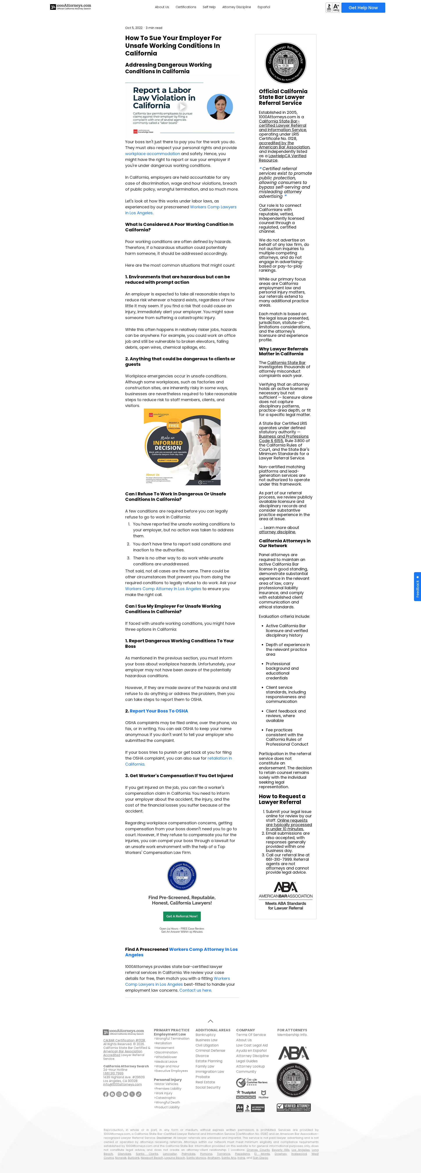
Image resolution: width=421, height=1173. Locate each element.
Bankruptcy (206, 1034)
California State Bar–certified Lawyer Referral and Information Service (282, 125)
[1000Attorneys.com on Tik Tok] (138, 1094)
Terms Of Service (251, 1034)
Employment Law (170, 1034)
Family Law (205, 1066)
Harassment (165, 1048)
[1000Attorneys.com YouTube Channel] (125, 1094)
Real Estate (205, 1082)
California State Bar (286, 362)
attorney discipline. (277, 532)
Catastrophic (166, 1098)
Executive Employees (172, 1071)
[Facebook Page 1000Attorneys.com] (106, 1094)
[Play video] (182, 107)
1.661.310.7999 (113, 1073)
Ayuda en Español (251, 1050)
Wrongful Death (168, 1102)
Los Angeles (301, 1150)
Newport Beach (152, 1158)
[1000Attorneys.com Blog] (112, 1094)
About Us (244, 1040)
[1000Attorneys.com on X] (132, 1094)
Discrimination (167, 1052)
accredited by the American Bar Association (284, 145)
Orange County (258, 1150)
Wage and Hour (167, 1066)
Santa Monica (196, 1158)
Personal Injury (168, 1079)
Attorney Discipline (253, 1055)
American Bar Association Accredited (122, 1053)
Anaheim (213, 1158)
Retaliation (164, 1043)
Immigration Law (210, 1071)
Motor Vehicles (167, 1084)
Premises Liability (168, 1088)
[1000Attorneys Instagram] (119, 1094)
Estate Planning (209, 1061)
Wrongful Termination (172, 1038)
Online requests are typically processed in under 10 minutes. (289, 825)
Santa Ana (228, 1158)
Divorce (202, 1055)
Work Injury (164, 1093)
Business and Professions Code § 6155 (284, 438)
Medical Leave (166, 1061)
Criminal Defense (210, 1050)
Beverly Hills (281, 1150)
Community (246, 1071)
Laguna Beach (174, 1158)
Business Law (207, 1040)
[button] (417, 586)
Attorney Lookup (250, 1066)
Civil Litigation (207, 1045)
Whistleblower (166, 1057)
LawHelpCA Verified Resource (282, 158)
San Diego (260, 1158)
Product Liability (168, 1107)
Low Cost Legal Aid (252, 1045)
